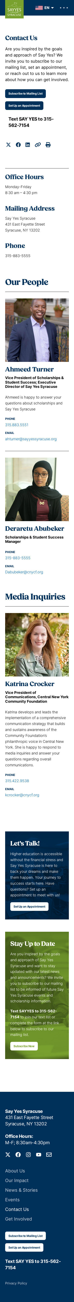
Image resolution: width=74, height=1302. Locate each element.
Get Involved (18, 1219)
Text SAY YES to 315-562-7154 (30, 122)
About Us (15, 1170)
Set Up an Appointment (24, 105)
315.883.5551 (16, 425)
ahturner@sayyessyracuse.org (31, 439)
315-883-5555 (17, 558)
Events (12, 1199)
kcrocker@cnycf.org (22, 795)
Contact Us (17, 1209)
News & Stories (21, 1190)
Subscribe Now (24, 1046)
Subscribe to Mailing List (25, 93)
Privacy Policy (16, 1283)
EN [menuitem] (46, 8)
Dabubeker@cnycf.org (24, 572)
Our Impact (17, 1180)
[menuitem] (43, 8)
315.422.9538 (17, 781)
